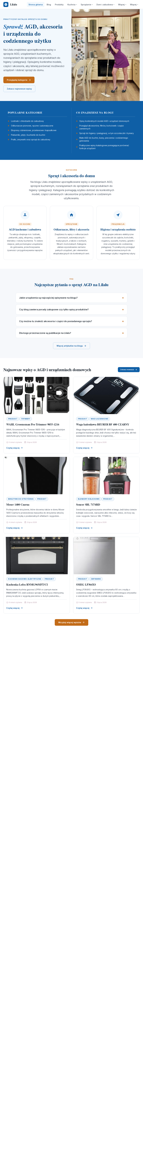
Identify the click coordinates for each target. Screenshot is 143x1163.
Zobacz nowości (127, 370)
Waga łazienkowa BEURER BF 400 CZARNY (102, 424)
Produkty (59, 4)
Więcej (121, 4)
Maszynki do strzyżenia (21, 499)
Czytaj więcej (13, 448)
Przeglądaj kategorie (17, 80)
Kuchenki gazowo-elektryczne (24, 579)
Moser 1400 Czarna (17, 504)
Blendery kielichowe (88, 499)
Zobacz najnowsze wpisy (19, 89)
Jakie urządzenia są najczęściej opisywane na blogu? (48, 297)
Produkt (12, 419)
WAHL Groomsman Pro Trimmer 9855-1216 (32, 424)
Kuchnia (71, 4)
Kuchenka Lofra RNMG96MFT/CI (27, 584)
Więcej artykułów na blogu (70, 346)
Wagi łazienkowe (99, 419)
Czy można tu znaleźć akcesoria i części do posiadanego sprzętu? (55, 321)
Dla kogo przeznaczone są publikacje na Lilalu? (45, 333)
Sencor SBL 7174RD (88, 504)
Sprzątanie (86, 4)
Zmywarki (96, 579)
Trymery (25, 419)
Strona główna (35, 4)
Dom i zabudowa (104, 4)
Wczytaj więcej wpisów (69, 622)
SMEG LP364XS (86, 584)
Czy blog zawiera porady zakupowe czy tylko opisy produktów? (54, 309)
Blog (49, 4)
